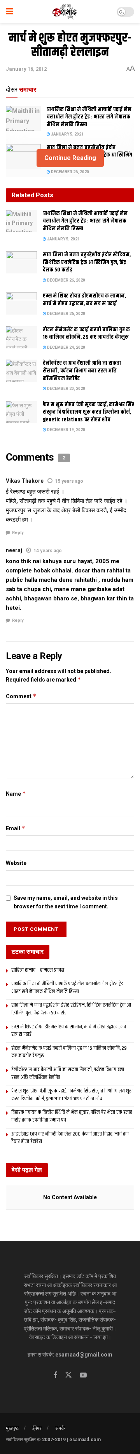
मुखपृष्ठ (12, 1428)
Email (15, 828)
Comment (21, 696)
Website (16, 863)
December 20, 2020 (65, 388)
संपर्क (60, 1428)
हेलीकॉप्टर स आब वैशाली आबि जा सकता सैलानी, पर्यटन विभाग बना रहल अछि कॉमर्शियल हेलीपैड (82, 371)
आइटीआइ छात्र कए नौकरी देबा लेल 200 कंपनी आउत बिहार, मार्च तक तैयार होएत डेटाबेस (70, 1138)
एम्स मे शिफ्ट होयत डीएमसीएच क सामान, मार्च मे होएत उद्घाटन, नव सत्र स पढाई (84, 300)
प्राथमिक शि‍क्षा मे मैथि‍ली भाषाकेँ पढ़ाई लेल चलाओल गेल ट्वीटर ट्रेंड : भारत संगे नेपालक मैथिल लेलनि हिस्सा (89, 117)
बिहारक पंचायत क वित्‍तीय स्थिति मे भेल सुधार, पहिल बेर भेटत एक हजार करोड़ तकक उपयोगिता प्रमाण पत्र (71, 1116)
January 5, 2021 (67, 134)
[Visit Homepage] (65, 11)
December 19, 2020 (65, 430)
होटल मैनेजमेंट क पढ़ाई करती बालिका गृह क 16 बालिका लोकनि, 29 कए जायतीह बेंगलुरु (86, 333)
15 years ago (69, 481)
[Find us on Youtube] (83, 1375)
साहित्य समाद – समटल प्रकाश (37, 970)
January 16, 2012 (26, 69)
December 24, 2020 (65, 347)
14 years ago (47, 550)
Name (16, 793)
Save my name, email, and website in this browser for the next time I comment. (66, 902)
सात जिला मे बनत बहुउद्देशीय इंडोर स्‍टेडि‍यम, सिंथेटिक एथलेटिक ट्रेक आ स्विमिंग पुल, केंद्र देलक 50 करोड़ (87, 262)
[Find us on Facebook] (55, 1375)
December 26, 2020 (69, 172)
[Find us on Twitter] (68, 1375)
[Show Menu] (9, 11)
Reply (18, 532)
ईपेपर (37, 1428)
